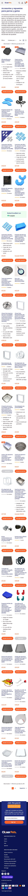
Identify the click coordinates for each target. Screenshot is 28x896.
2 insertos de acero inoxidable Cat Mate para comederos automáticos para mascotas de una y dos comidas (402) (7, 410)
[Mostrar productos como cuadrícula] (23, 40)
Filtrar (3, 40)
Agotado (7, 471)
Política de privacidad (10, 861)
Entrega (6, 868)
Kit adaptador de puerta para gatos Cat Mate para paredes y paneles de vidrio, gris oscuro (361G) (21, 572)
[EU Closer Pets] (9, 831)
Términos (6, 857)
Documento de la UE (9, 859)
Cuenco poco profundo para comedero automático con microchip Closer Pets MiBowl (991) (19, 63)
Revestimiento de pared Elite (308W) (6, 363)
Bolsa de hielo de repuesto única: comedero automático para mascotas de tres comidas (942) (20, 192)
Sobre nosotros (8, 852)
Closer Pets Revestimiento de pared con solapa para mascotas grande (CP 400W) (20, 316)
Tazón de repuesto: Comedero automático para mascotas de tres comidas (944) (20, 457)
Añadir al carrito (7, 91)
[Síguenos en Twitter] (5, 874)
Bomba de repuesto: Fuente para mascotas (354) (7, 190)
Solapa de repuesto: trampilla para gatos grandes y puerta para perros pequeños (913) (20, 659)
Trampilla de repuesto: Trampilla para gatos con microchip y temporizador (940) (7, 571)
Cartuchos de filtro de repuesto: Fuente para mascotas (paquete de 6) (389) (20, 146)
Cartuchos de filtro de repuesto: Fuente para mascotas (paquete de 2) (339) (7, 236)
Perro (5, 841)
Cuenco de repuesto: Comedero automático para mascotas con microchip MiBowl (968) (7, 458)
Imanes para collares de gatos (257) (20, 537)
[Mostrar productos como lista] (26, 40)
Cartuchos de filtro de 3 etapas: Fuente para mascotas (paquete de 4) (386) (7, 146)
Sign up (13, 822)
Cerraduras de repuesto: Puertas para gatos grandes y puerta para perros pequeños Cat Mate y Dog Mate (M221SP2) (20, 607)
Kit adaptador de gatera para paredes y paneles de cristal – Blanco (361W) (20, 365)
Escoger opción (20, 260)
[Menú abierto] (2, 2)
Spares (6, 845)
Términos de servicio (9, 863)
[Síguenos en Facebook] (2, 874)
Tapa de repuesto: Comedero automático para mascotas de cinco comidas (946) (20, 730)
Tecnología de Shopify (6, 891)
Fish (5, 843)
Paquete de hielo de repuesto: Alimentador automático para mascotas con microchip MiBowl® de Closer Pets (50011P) (6, 608)
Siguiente (22, 788)
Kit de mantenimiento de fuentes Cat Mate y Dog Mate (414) (6, 538)
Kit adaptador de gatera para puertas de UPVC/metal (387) (7, 491)
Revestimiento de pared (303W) (19, 407)
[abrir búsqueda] (19, 3)
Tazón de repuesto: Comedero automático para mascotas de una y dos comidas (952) (6, 763)
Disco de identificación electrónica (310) (19, 280)
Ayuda (6, 854)
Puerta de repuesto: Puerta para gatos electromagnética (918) (6, 729)
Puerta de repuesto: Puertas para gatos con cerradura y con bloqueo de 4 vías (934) (7, 659)
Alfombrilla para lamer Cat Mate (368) (6, 61)
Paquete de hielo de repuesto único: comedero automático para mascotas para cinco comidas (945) (7, 113)
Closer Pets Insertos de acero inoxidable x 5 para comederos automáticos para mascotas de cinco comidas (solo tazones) (7, 317)
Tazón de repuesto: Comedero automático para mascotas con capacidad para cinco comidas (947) (7, 282)
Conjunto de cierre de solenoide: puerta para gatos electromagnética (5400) (7, 692)
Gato (5, 839)
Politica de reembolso (10, 866)
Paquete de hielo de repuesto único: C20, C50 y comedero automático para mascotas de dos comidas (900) (20, 238)
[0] (25, 3)
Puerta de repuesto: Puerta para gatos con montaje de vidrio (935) (20, 763)
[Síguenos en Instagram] (8, 874)
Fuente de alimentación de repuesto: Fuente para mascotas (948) (19, 112)
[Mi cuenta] (22, 3)
